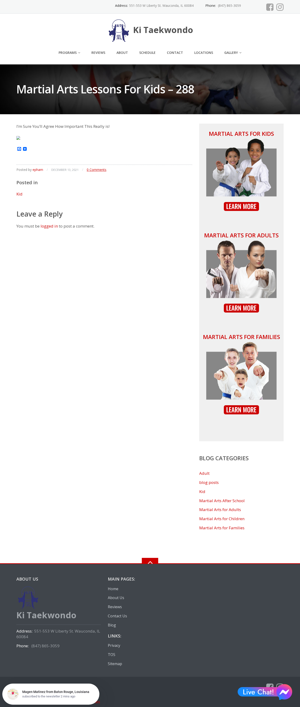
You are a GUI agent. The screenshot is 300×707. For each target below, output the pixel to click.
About (122, 52)
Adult (204, 473)
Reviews (98, 52)
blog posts (209, 482)
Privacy (114, 645)
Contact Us (117, 616)
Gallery (231, 52)
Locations (203, 52)
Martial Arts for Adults (241, 235)
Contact (175, 52)
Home (113, 588)
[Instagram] (280, 7)
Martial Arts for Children (221, 518)
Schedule (147, 52)
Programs (68, 52)
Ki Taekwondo (55, 685)
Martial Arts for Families (241, 337)
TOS (111, 654)
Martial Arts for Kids (241, 133)
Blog (112, 625)
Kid (19, 194)
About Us (116, 597)
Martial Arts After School (222, 500)
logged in (49, 226)
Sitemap (115, 663)
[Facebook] (270, 7)
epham (38, 169)
